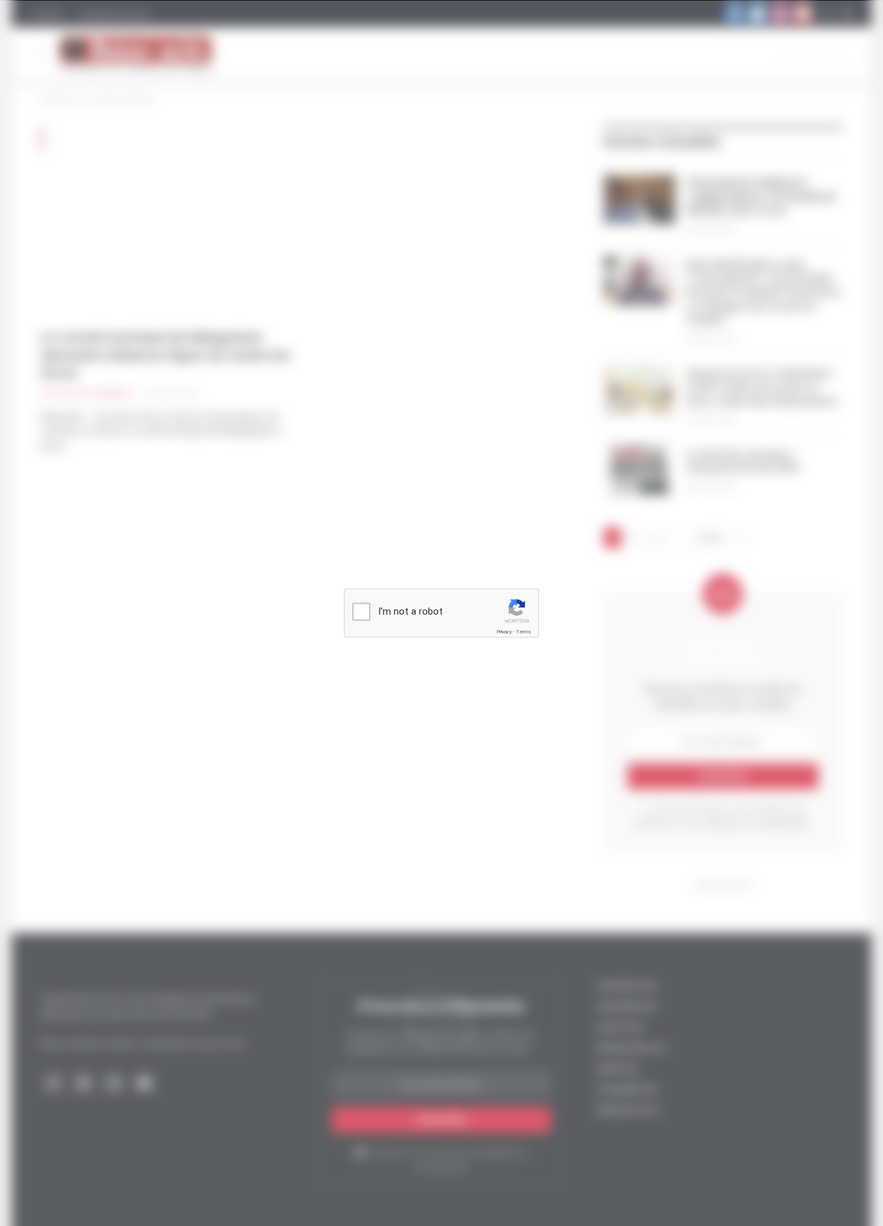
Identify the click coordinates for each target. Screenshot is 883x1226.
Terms (523, 632)
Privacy (504, 632)
